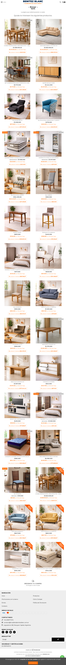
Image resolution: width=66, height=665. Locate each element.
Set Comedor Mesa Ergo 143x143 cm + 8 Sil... (17, 83)
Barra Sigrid (17, 232)
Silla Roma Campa (48, 269)
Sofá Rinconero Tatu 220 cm (48, 45)
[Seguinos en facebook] (7, 632)
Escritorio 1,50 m (17, 568)
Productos (36, 596)
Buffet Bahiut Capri (49, 83)
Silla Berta (48, 195)
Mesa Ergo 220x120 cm (48, 344)
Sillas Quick (17, 494)
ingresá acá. (46, 654)
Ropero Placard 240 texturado (49, 157)
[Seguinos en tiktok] (14, 632)
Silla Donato (17, 307)
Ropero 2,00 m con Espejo (49, 419)
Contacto (4, 606)
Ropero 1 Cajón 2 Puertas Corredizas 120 (17, 269)
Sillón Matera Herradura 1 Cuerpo (48, 120)
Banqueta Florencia (48, 232)
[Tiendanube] (33, 650)
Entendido (33, 663)
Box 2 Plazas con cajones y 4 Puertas (48, 568)
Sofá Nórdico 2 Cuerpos (48, 531)
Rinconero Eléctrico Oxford (49, 456)
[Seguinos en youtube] (10, 632)
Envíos (4, 602)
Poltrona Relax (17, 120)
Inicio (3, 596)
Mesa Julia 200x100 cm (17, 381)
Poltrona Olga (17, 344)
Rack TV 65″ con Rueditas (17, 419)
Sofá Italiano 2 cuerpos (48, 307)
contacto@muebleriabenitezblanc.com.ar (16, 622)
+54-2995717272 (8, 620)
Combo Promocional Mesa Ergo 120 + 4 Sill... (17, 45)
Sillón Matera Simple (17, 195)
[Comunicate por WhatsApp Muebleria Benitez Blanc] (62, 657)
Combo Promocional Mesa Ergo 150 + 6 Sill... (48, 494)
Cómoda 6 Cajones (48, 381)
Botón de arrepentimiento (33, 656)
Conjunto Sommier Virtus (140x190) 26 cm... (17, 456)
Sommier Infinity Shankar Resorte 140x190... (17, 157)
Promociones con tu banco (10, 599)
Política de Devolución (39, 602)
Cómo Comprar (37, 599)
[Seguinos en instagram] (3, 632)
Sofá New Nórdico (17, 531)
